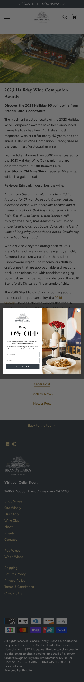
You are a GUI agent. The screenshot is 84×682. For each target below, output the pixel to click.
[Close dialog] (78, 310)
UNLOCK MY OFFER (22, 366)
